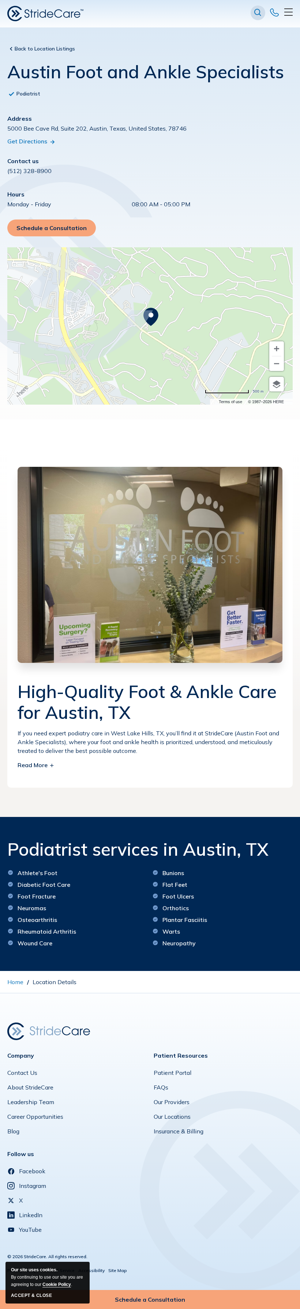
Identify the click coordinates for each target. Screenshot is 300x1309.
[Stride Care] (48, 1030)
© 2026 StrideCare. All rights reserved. (47, 1256)
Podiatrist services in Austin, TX (138, 849)
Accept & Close (31, 1295)
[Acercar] (276, 348)
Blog (13, 1133)
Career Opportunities (35, 1118)
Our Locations (172, 1118)
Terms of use (230, 402)
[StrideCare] (45, 13)
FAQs (161, 1089)
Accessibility (91, 1270)
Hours (16, 194)
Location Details (54, 982)
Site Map (117, 1270)
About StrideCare (30, 1089)
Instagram (32, 1185)
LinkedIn (30, 1215)
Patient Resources (181, 1055)
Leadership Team (30, 1103)
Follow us (20, 1154)
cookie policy (56, 1284)
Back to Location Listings (45, 48)
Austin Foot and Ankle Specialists (145, 72)
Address (19, 118)
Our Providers (172, 1103)
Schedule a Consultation (52, 230)
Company (20, 1055)
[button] (258, 12)
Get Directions (28, 141)
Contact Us (22, 1074)
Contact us (23, 161)
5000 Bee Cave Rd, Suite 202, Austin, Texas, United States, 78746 (97, 128)
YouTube (30, 1229)
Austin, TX (147, 702)
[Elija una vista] (276, 384)
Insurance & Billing (178, 1133)
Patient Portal (172, 1074)
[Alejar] (276, 363)
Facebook (32, 1171)
